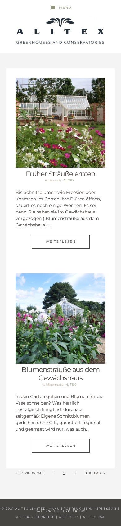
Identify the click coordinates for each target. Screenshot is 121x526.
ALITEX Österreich (35, 517)
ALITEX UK (69, 517)
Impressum (105, 508)
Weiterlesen (61, 242)
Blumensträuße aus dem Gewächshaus (60, 373)
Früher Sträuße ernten (60, 173)
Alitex (60, 31)
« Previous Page (30, 473)
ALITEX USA (94, 517)
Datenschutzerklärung (60, 511)
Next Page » (94, 473)
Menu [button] (65, 8)
